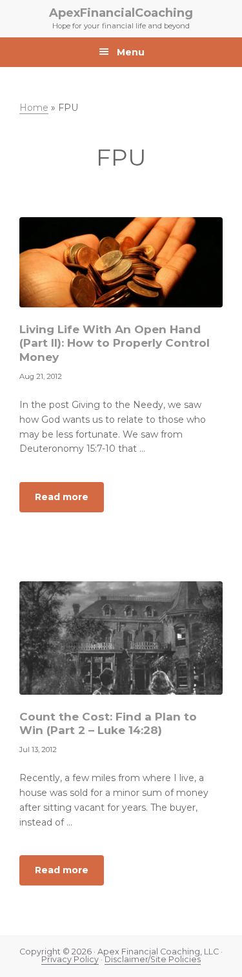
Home (33, 107)
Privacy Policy (70, 959)
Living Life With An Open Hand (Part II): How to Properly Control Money (114, 343)
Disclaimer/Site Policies (153, 959)
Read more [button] (69, 501)
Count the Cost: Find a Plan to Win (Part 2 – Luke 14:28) (108, 723)
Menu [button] (131, 52)
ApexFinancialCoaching (121, 13)
